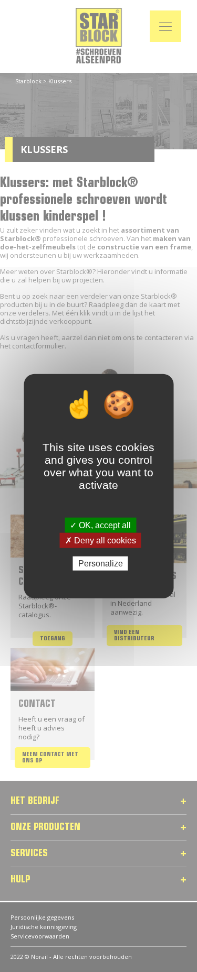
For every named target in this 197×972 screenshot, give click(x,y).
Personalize (100, 563)
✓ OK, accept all (100, 524)
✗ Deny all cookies (100, 540)
